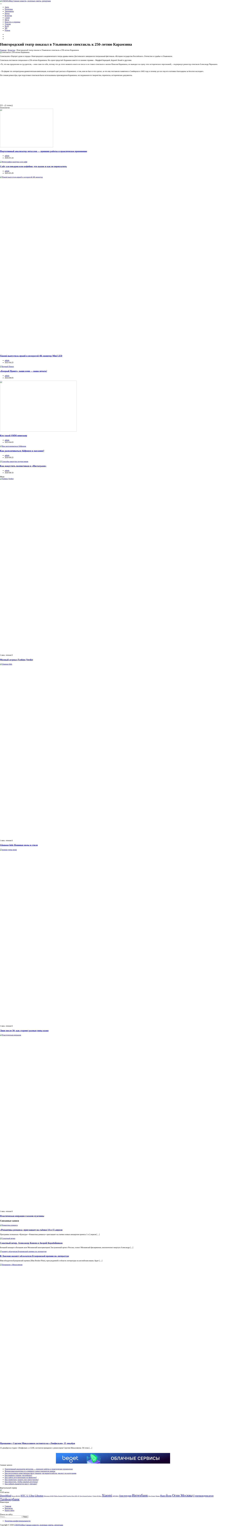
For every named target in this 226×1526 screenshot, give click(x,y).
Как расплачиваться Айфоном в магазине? (22, 451)
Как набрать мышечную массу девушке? (21, 1484)
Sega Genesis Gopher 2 (86, 1496)
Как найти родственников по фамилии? (21, 1478)
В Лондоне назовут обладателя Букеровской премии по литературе (34, 1256)
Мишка (158, 1496)
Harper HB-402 (16, 1496)
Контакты (9, 1508)
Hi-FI (7, 26)
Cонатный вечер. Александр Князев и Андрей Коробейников (31, 1243)
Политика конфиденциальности (17, 1521)
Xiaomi (107, 1495)
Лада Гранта (151, 1496)
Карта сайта (9, 1510)
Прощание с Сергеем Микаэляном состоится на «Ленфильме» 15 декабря (37, 1443)
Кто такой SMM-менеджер (13, 435)
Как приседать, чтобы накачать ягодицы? (21, 1482)
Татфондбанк (9, 1499)
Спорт (7, 18)
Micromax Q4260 (49, 1496)
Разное (7, 30)
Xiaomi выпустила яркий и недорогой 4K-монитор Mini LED (31, 356)
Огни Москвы (182, 1495)
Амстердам (125, 1495)
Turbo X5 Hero (97, 1496)
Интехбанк (140, 1495)
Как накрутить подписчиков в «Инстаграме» (23, 466)
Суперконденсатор (203, 1495)
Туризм (8, 24)
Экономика (9, 11)
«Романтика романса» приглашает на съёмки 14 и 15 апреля (31, 1230)
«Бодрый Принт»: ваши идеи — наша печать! (23, 371)
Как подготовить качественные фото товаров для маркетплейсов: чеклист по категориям (40, 1473)
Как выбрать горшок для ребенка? (18, 1475)
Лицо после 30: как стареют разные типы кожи (24, 1030)
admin (7, 156)
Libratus (39, 1495)
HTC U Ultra (27, 1495)
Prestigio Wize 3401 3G (72, 1496)
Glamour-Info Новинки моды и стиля (19, 845)
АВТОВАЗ (116, 1496)
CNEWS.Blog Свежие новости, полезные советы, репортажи (38, 1525)
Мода (7, 20)
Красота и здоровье (12, 22)
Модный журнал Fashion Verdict (16, 659)
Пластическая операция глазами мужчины (22, 1216)
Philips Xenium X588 (60, 1496)
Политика (9, 9)
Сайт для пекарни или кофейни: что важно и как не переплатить (33, 166)
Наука (7, 13)
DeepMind (5, 1495)
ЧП (6, 28)
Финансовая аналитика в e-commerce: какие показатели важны (30, 1471)
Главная (8, 1506)
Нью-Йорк (166, 1495)
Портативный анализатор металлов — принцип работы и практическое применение (43, 151)
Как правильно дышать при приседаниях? (22, 1480)
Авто (7, 7)
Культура (8, 16)
